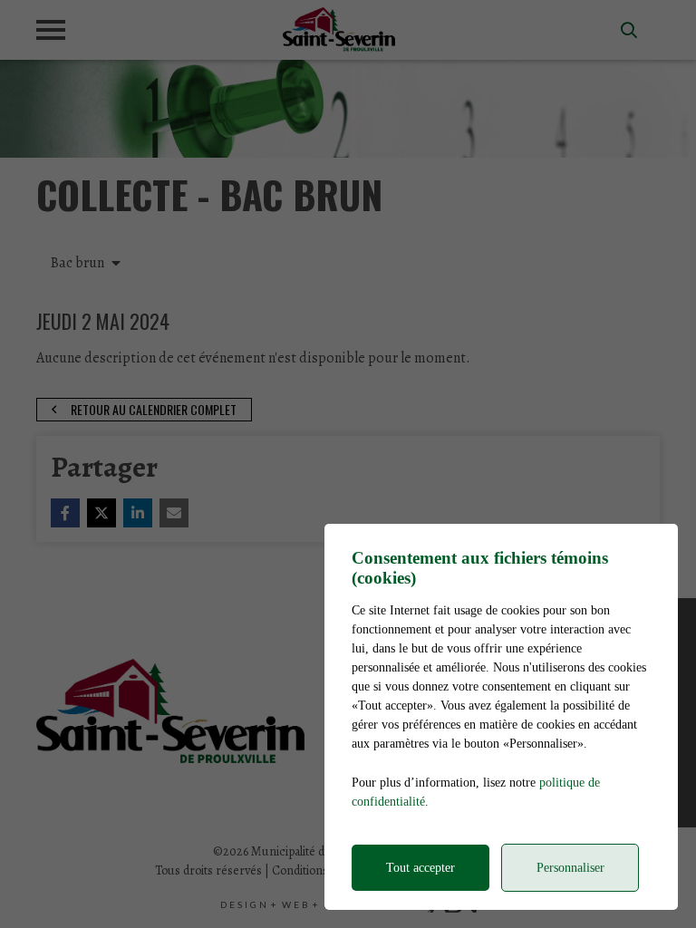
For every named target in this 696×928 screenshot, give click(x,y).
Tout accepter (420, 868)
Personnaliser (570, 868)
